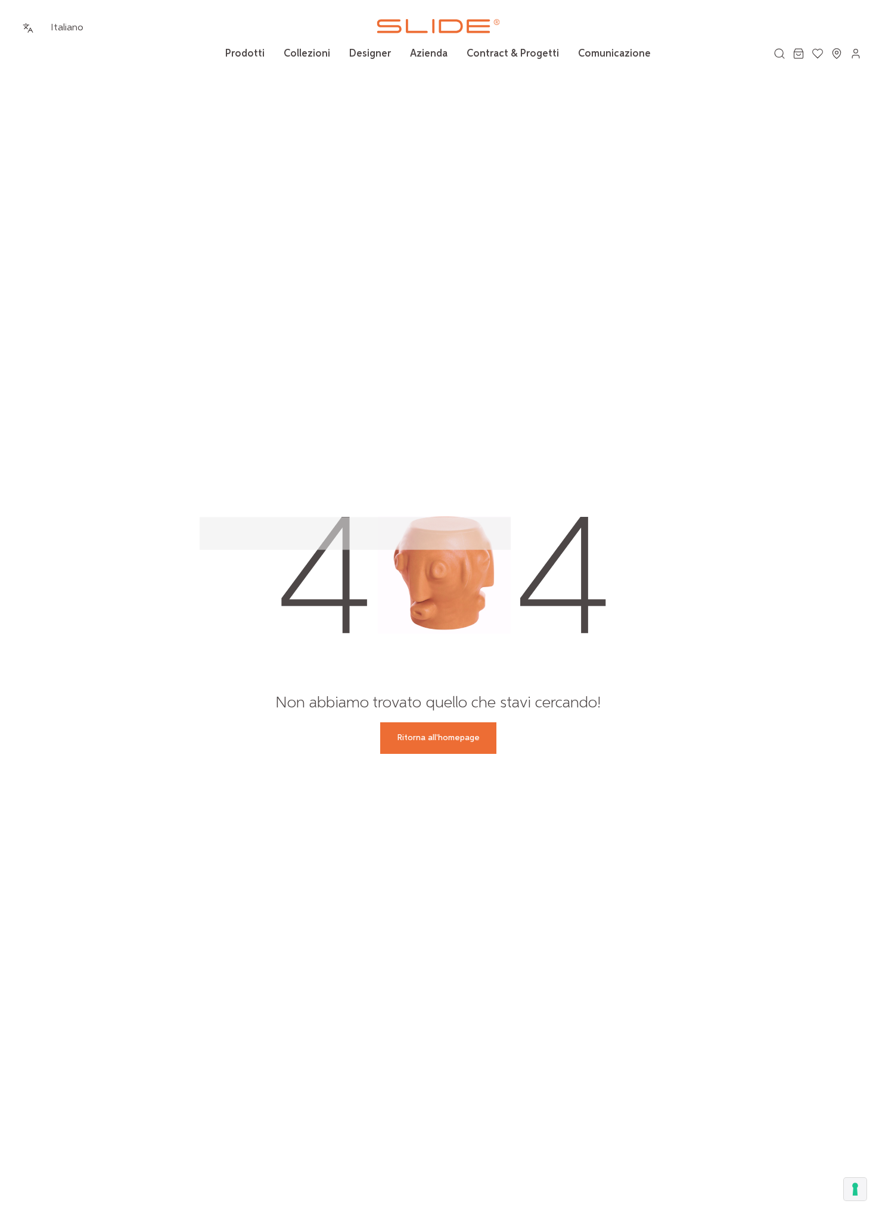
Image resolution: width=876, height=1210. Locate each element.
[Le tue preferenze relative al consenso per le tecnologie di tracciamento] (855, 1189)
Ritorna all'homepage (438, 738)
